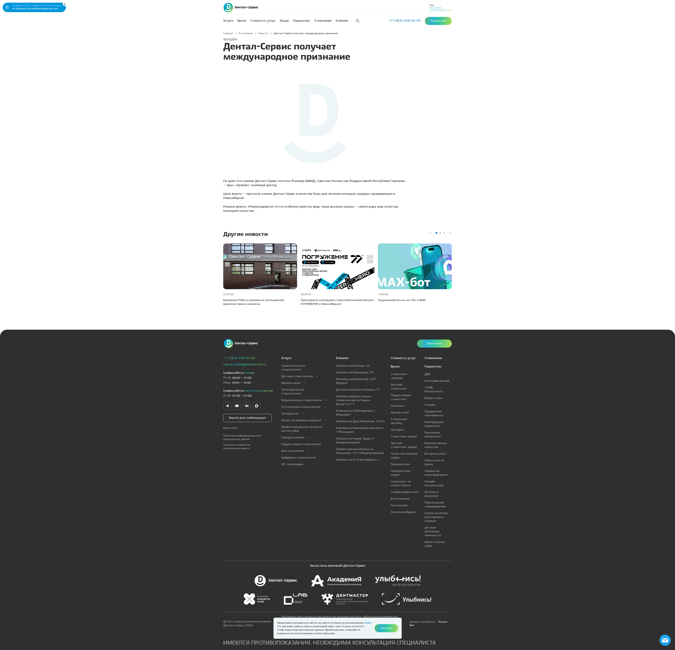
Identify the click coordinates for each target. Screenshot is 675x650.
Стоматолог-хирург (404, 436)
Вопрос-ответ (434, 398)
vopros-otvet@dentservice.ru (244, 364)
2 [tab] (440, 232)
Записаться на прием (434, 462)
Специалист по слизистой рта (401, 483)
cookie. (368, 623)
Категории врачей (437, 381)
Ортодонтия (289, 413)
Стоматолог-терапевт (399, 376)
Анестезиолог (400, 498)
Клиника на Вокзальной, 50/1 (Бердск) (356, 381)
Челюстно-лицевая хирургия (301, 420)
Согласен (386, 628)
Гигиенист (398, 406)
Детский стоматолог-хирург (404, 445)
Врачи (241, 20)
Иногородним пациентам (434, 424)
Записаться (434, 343)
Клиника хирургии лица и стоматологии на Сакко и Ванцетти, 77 (353, 400)
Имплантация (290, 383)
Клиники (342, 20)
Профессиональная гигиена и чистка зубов (301, 429)
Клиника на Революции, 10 (355, 372)
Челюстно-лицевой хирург (404, 455)
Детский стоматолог (399, 386)
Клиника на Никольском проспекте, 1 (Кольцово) (360, 430)
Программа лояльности (433, 434)
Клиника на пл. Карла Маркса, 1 (358, 459)
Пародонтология (292, 437)
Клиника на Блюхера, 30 (353, 365)
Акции (284, 20)
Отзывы (430, 405)
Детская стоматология (297, 376)
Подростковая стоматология (301, 444)
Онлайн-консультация (434, 483)
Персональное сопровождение (435, 504)
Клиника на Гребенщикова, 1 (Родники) (355, 413)
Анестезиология (292, 451)
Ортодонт (397, 430)
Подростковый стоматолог (401, 397)
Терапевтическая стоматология (293, 367)
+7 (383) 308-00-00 (239, 358)
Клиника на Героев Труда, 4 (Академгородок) (355, 440)
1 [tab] (436, 233)
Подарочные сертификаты (434, 413)
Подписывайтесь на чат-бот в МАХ (402, 300)
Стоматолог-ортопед (399, 421)
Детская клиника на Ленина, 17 (358, 389)
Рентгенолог (399, 505)
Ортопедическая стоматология (292, 391)
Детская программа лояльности (433, 531)
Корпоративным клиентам (436, 445)
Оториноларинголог (405, 492)
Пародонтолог (400, 464)
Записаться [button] (438, 21)
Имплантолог (400, 412)
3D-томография (292, 464)
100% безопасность (434, 389)
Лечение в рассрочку (432, 494)
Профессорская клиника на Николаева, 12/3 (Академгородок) (360, 451)
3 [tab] (443, 232)
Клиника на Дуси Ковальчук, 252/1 (360, 421)
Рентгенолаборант (403, 512)
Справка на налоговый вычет (436, 473)
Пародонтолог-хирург (401, 473)
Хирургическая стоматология (301, 400)
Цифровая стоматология (298, 457)
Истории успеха (435, 453)
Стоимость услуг (262, 20)
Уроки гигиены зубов (435, 544)
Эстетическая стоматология (300, 407)
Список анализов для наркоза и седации (436, 517)
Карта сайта (230, 428)
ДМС (428, 374)
